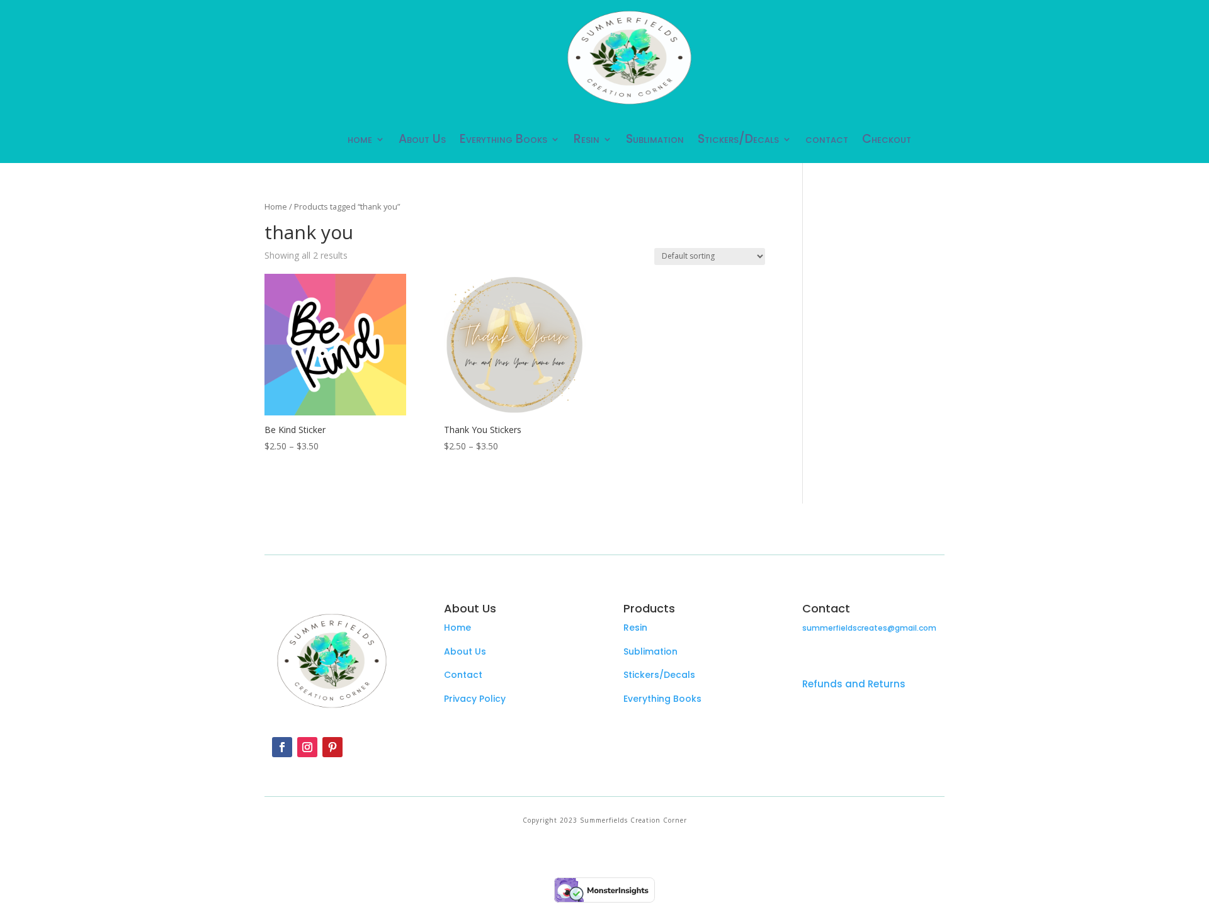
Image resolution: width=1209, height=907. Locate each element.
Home (275, 206)
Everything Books (503, 138)
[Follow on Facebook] (282, 747)
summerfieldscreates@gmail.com (869, 628)
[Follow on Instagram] (307, 747)
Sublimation (655, 138)
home (360, 138)
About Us (422, 138)
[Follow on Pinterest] (332, 747)
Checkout (886, 138)
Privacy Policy (475, 698)
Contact (463, 674)
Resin (586, 138)
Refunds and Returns (853, 683)
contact (826, 138)
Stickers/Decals (738, 138)
